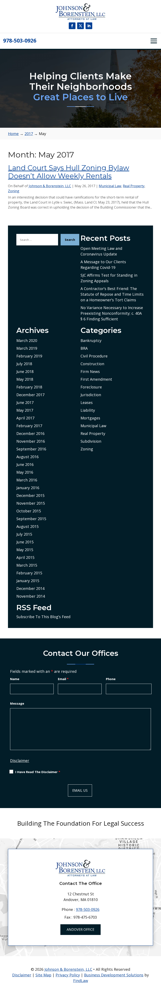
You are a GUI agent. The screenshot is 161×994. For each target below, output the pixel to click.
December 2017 (30, 394)
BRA (84, 348)
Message (17, 703)
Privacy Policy (68, 974)
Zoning (13, 191)
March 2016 (26, 479)
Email (63, 679)
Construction (92, 363)
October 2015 (28, 510)
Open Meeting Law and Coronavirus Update (101, 251)
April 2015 (25, 557)
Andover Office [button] (80, 929)
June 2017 (25, 402)
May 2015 (24, 549)
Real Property (133, 186)
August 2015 (27, 526)
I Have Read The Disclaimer (37, 772)
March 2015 (26, 565)
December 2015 (30, 495)
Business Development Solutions (113, 974)
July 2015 (24, 534)
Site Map (43, 974)
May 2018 (24, 379)
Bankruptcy (90, 340)
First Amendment (96, 379)
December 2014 (30, 588)
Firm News (90, 371)
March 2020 (26, 340)
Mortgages (90, 417)
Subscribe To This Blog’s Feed (43, 616)
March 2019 (26, 348)
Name (14, 679)
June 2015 (25, 541)
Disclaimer (19, 760)
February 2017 (29, 425)
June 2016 (25, 464)
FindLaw (80, 980)
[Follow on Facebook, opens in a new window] (72, 25)
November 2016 (30, 441)
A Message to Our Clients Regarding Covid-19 (103, 264)
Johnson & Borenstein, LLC (50, 186)
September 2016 (31, 448)
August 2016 (27, 456)
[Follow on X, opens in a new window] (80, 25)
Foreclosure (91, 386)
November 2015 (30, 503)
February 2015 (29, 572)
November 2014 (30, 596)
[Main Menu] (154, 41)
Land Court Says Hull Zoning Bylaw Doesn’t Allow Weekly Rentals (68, 172)
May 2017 (24, 410)
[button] (157, 963)
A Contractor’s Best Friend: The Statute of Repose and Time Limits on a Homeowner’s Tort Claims (112, 294)
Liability (87, 410)
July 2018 (24, 363)
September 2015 (31, 518)
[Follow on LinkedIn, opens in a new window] (89, 25)
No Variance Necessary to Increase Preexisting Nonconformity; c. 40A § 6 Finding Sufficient (111, 313)
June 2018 (25, 371)
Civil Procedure (94, 355)
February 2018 (29, 386)
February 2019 (29, 355)
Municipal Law (110, 186)
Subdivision (90, 441)
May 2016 (24, 472)
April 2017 (25, 417)
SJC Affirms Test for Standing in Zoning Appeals (108, 278)
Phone (111, 679)
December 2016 (30, 433)
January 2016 (27, 487)
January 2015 (27, 580)
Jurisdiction (90, 394)
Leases (86, 402)
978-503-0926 (19, 40)
